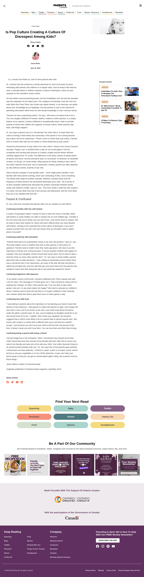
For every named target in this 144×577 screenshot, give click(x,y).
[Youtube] (113, 546)
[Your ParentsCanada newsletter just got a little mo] (129, 465)
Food (79, 12)
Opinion (87, 12)
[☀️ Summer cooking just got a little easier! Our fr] (15, 465)
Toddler (41, 12)
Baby (33, 12)
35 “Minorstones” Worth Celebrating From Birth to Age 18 (111, 108)
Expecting (24, 12)
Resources (95, 12)
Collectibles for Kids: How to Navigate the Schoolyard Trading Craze (111, 93)
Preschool (51, 12)
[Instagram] (102, 546)
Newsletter (119, 12)
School (60, 12)
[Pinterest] (108, 546)
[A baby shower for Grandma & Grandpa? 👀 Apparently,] (106, 465)
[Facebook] (97, 546)
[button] (28, 46)
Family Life (70, 12)
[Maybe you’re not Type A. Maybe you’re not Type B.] (38, 465)
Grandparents (107, 12)
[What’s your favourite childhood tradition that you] (60, 465)
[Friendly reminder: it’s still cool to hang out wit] (83, 465)
